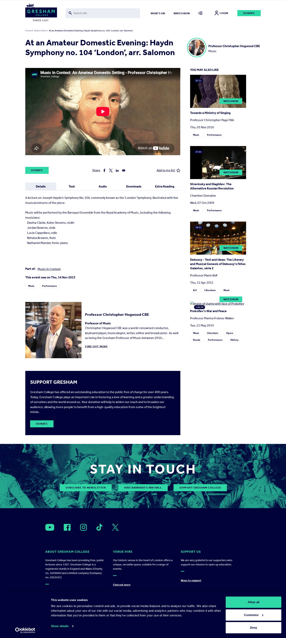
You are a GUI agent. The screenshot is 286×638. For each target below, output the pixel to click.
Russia (196, 339)
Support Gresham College (200, 487)
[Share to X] (110, 170)
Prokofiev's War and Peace (208, 311)
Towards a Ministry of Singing (210, 113)
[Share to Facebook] (104, 170)
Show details (60, 626)
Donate (249, 13)
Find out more (96, 346)
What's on (158, 13)
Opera (229, 333)
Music (31, 285)
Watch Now (40, 30)
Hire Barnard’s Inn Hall (143, 487)
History (234, 339)
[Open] (49, 527)
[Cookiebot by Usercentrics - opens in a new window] (25, 630)
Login (224, 13)
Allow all (253, 602)
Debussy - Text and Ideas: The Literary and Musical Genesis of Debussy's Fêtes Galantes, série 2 (218, 264)
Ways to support (191, 580)
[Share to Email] (123, 170)
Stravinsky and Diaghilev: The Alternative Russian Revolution (212, 186)
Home (28, 30)
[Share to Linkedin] (117, 170)
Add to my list (166, 170)
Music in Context (49, 269)
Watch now (182, 13)
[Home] (41, 13)
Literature (210, 290)
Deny (253, 627)
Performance (49, 285)
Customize (251, 615)
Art (195, 290)
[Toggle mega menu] (200, 13)
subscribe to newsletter (86, 487)
